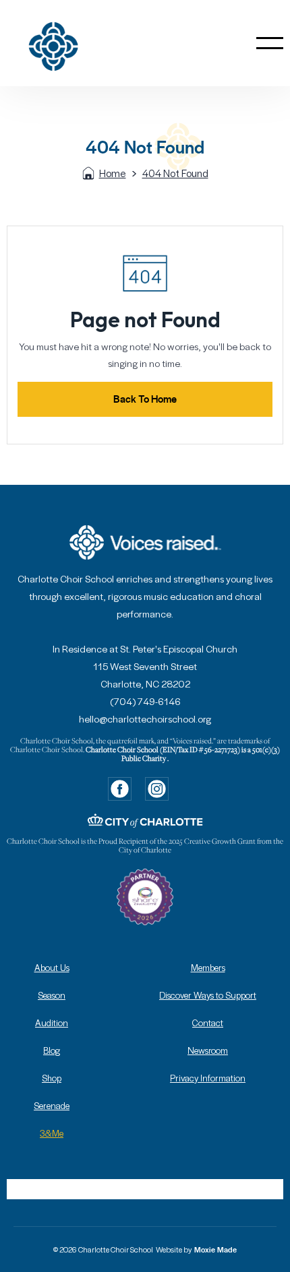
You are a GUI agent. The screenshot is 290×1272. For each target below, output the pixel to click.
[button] (269, 43)
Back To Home (145, 399)
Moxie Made (215, 1249)
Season (51, 995)
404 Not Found (175, 173)
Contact (207, 1022)
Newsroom (207, 1050)
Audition (51, 1022)
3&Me (51, 1133)
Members (208, 967)
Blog (51, 1050)
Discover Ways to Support (207, 995)
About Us (51, 967)
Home (112, 173)
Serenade (51, 1105)
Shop (51, 1077)
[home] (76, 43)
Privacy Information (207, 1077)
